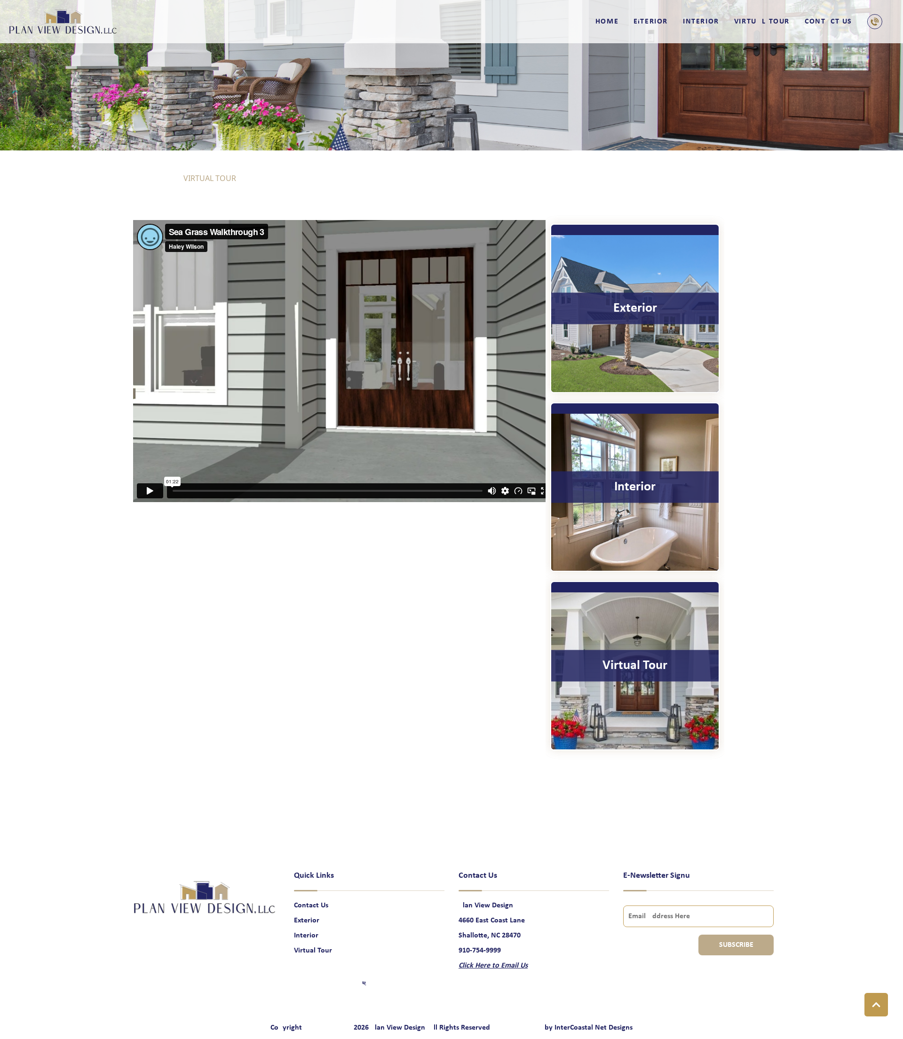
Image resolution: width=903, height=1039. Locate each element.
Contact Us (828, 21)
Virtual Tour (762, 21)
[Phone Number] (877, 21)
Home (606, 21)
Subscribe (736, 945)
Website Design (518, 1027)
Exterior (651, 21)
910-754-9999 (480, 950)
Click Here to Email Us (493, 965)
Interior (701, 21)
